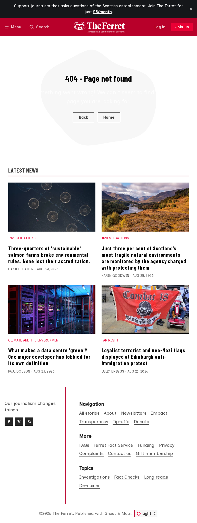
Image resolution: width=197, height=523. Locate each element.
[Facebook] (9, 421)
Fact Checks (127, 477)
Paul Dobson (19, 371)
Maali (126, 513)
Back (83, 117)
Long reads (156, 477)
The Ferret (63, 513)
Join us (182, 27)
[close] (191, 9)
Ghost (110, 513)
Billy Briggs (113, 371)
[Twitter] (19, 421)
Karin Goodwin (115, 276)
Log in (159, 27)
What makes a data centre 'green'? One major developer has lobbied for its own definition (49, 356)
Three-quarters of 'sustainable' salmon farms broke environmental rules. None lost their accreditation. (49, 254)
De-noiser (89, 485)
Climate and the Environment (34, 340)
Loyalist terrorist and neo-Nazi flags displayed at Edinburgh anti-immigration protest (143, 356)
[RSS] (29, 421)
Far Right (110, 340)
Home (109, 117)
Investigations (21, 238)
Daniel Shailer (20, 269)
